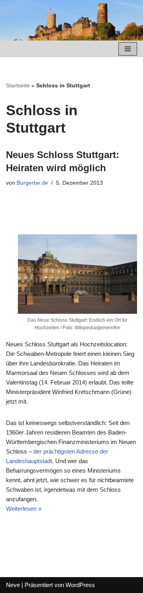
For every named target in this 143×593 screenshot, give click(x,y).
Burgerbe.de (32, 183)
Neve (13, 584)
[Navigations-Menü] (127, 49)
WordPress (80, 584)
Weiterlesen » (23, 508)
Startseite (18, 85)
